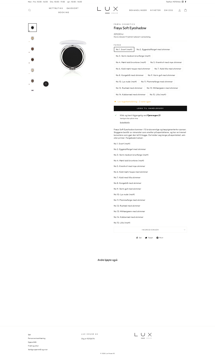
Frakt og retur (33, 346)
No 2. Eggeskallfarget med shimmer (153, 49)
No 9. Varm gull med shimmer (161, 75)
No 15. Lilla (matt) (158, 94)
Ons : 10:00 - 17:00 (57, 2)
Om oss (168, 10)
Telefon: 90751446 (173, 2)
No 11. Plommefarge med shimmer (157, 81)
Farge (117, 45)
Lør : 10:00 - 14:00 (74, 2)
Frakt (128, 37)
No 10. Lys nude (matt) (126, 81)
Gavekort (73, 8)
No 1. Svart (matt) (124, 49)
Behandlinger (138, 10)
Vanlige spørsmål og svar (38, 349)
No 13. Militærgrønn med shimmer (162, 88)
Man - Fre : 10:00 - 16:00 (38, 2)
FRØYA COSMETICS (124, 24)
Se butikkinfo (125, 122)
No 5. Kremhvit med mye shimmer (166, 62)
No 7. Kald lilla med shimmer (168, 68)
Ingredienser (150, 230)
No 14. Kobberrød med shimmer (131, 94)
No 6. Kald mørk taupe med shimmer (133, 68)
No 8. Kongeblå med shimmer (130, 75)
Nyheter (155, 10)
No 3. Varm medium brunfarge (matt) (133, 56)
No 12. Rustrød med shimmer (129, 88)
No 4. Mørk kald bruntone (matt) (131, 62)
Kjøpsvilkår (32, 342)
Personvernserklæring (36, 338)
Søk (29, 335)
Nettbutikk (56, 8)
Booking (63, 12)
